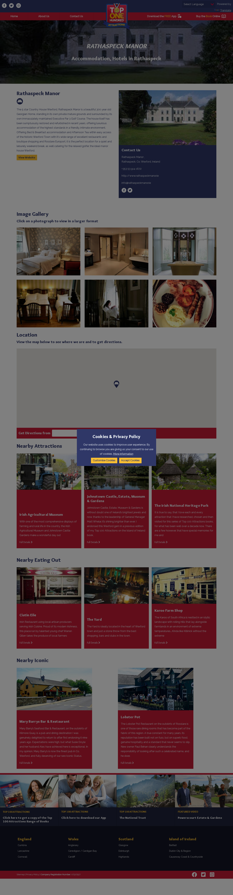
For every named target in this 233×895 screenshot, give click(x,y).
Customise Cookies (104, 460)
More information (123, 453)
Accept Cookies (130, 460)
